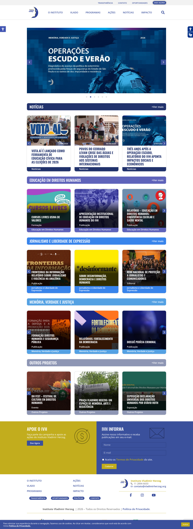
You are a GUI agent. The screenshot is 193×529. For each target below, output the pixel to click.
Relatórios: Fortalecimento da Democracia (96, 340)
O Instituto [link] (55, 12)
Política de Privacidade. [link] (20, 525)
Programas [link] (93, 12)
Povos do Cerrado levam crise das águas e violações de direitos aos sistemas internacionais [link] (96, 156)
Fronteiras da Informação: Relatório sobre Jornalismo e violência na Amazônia (49, 275)
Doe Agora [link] (35, 443)
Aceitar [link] (185, 524)
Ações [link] (111, 12)
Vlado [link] (74, 12)
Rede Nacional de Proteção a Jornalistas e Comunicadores (143, 275)
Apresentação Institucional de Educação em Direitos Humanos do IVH (96, 217)
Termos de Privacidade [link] (130, 459)
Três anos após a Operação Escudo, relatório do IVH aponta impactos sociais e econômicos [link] (144, 156)
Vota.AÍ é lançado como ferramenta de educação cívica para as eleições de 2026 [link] (48, 156)
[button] (163, 12)
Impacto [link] (146, 12)
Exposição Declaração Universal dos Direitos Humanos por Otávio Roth (142, 399)
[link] (3, 29)
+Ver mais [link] (157, 107)
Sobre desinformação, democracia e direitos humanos (93, 279)
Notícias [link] (128, 12)
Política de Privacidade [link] (136, 509)
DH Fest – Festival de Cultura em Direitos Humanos (44, 399)
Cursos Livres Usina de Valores (46, 218)
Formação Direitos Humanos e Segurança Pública (45, 338)
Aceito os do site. (129, 459)
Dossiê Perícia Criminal (141, 342)
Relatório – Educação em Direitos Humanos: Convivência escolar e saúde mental (142, 215)
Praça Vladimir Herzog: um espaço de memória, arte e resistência (95, 403)
